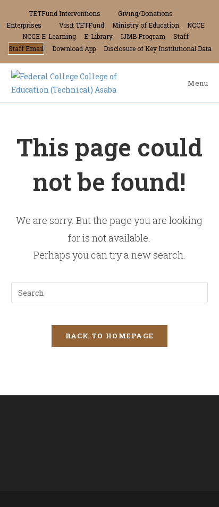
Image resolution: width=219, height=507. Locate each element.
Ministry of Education (145, 25)
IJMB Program (143, 36)
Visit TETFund (81, 25)
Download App (74, 48)
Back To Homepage (109, 335)
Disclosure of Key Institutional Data (158, 48)
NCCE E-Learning (49, 36)
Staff (181, 36)
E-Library (98, 36)
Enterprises (23, 25)
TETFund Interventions (64, 13)
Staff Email (26, 48)
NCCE (196, 25)
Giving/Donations (145, 13)
